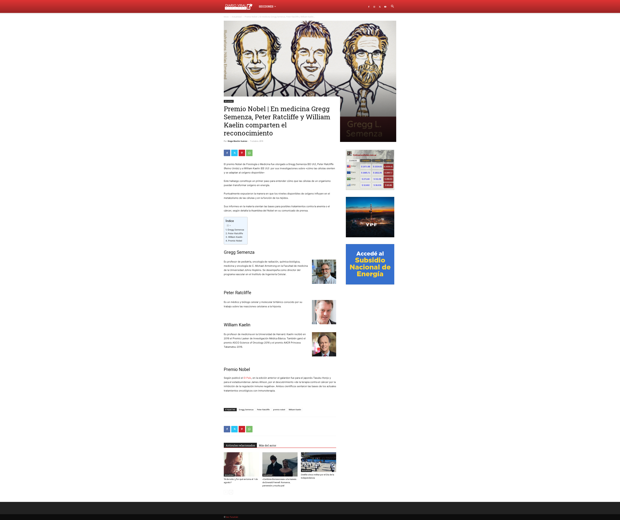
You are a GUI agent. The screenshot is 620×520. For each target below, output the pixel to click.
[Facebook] (368, 6)
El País (247, 377)
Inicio (226, 16)
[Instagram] (374, 6)
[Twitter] (379, 6)
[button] (392, 6)
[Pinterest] (242, 153)
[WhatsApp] (249, 153)
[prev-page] (226, 492)
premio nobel (279, 409)
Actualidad (237, 16)
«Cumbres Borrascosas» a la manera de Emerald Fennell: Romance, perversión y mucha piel (279, 482)
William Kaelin (235, 237)
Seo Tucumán (232, 517)
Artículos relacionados (240, 445)
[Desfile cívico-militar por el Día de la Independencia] (318, 462)
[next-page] (231, 492)
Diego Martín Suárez (237, 141)
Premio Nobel (235, 240)
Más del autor (267, 445)
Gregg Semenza (235, 229)
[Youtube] (385, 6)
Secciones (266, 6)
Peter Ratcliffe (235, 233)
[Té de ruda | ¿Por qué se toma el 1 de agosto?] (241, 464)
